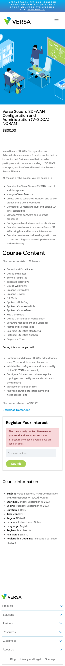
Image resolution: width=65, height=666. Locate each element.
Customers (9, 640)
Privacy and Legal (30, 659)
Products (7, 605)
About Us (8, 649)
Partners (8, 623)
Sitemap (50, 659)
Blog (13, 659)
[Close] (61, 6)
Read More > (36, 10)
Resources (9, 632)
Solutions (8, 614)
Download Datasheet (16, 410)
